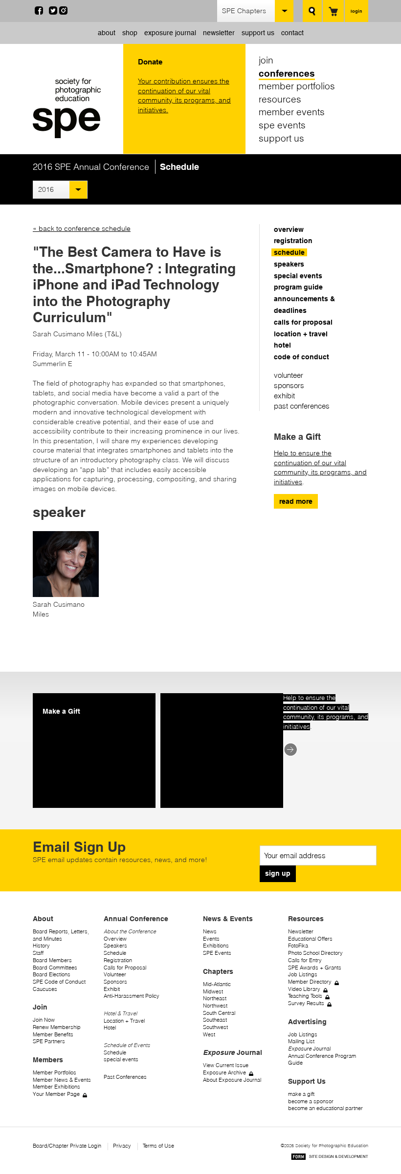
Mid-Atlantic (217, 984)
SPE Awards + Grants (314, 968)
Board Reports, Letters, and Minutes (61, 935)
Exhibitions (216, 946)
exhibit (284, 395)
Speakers (115, 946)
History (41, 946)
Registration (118, 960)
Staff (38, 953)
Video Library (304, 989)
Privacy (122, 1146)
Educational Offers (310, 939)
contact (292, 33)
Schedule (115, 953)
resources (280, 99)
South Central (219, 1013)
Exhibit (112, 989)
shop (129, 33)
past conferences (302, 406)
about (106, 33)
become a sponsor (311, 1101)
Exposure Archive (224, 1073)
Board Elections (51, 974)
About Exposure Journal (232, 1080)
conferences (287, 73)
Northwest (215, 1006)
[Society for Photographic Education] (75, 108)
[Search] (312, 11)
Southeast (215, 1020)
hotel (282, 345)
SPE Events (217, 953)
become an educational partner (325, 1108)
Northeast (214, 998)
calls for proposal (303, 322)
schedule (289, 252)
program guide (298, 287)
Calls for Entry (305, 960)
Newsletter (300, 931)
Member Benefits (53, 1034)
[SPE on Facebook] (39, 12)
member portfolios (297, 86)
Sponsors (115, 982)
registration (293, 241)
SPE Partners (49, 1041)
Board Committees (55, 968)
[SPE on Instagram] (63, 12)
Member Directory (310, 982)
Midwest (213, 992)
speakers (289, 264)
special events (298, 276)
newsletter (219, 33)
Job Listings (302, 974)
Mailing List (301, 1041)
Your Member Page (56, 1094)
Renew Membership (57, 1027)
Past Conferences (125, 1077)
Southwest (215, 1027)
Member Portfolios (54, 1073)
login (356, 11)
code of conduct (301, 357)
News (210, 931)
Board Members (52, 960)
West (209, 1034)
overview (289, 229)
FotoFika (298, 946)
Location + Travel (124, 1021)
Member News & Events (62, 1080)
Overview (115, 939)
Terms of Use (158, 1146)
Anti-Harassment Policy (131, 996)
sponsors (289, 385)
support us (258, 33)
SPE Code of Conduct (59, 982)
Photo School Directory (315, 953)
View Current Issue (225, 1065)
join (266, 60)
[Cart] (333, 11)
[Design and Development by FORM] (329, 1158)
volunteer (288, 375)
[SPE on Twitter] (53, 12)
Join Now (44, 1020)
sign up (277, 873)
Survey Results (306, 1003)
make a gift (301, 1094)
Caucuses (45, 989)
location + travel (301, 334)
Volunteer (115, 974)
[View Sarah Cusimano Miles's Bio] (66, 594)
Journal (309, 1049)
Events (211, 939)
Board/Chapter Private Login (67, 1146)
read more (295, 501)
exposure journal (170, 33)
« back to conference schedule (82, 228)
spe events (282, 125)
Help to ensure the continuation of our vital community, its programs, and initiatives (320, 467)
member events (292, 112)
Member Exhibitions (56, 1087)
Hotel (110, 1028)
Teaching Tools (305, 996)
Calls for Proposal (125, 968)
